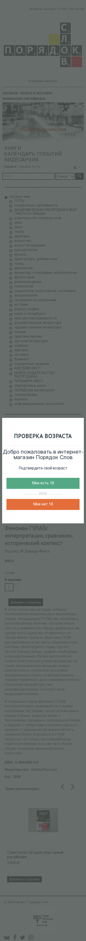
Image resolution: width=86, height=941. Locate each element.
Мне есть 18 (43, 483)
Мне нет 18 (43, 504)
